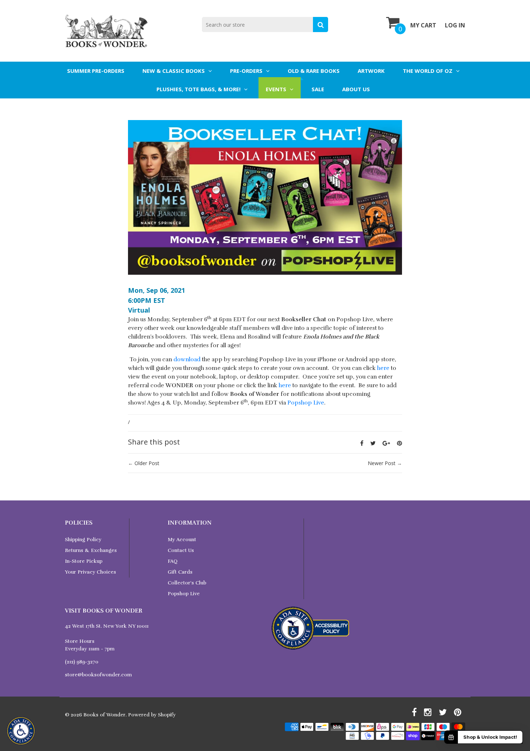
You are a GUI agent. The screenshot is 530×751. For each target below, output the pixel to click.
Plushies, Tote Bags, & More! (198, 89)
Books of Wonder (104, 715)
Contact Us (181, 550)
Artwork (371, 70)
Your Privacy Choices (90, 572)
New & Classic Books (173, 70)
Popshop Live (305, 402)
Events (276, 89)
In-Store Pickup (83, 561)
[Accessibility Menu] (21, 730)
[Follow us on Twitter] (373, 443)
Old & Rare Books (314, 70)
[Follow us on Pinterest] (399, 443)
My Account (182, 539)
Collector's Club (187, 583)
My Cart (423, 25)
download (186, 359)
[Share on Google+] (386, 443)
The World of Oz (427, 70)
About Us (356, 89)
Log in (455, 25)
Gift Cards (180, 572)
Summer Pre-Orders (95, 70)
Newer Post (382, 463)
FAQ (172, 561)
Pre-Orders (246, 70)
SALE (318, 89)
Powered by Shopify (152, 715)
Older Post (146, 463)
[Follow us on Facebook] (361, 443)
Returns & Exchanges (91, 550)
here (383, 368)
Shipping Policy (83, 539)
